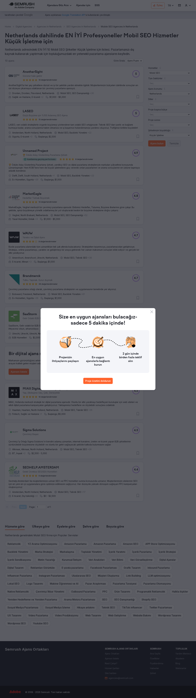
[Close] (151, 311)
